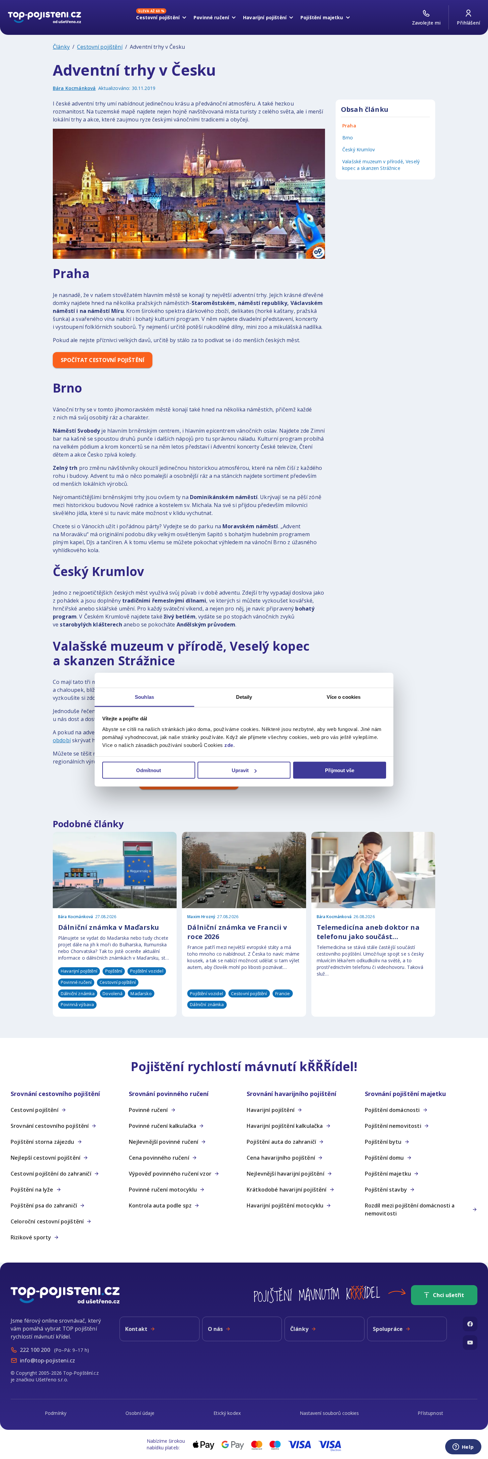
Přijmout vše (339, 770)
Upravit (240, 770)
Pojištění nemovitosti (393, 1126)
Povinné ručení (211, 17)
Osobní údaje (140, 1413)
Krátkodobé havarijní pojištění (287, 1189)
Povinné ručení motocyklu (163, 1189)
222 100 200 (35, 1349)
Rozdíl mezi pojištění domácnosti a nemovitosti (410, 1209)
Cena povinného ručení (159, 1157)
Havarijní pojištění (264, 17)
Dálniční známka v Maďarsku (108, 927)
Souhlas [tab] (144, 696)
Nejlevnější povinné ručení (164, 1141)
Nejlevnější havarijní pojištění (285, 1173)
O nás (215, 1329)
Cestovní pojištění (158, 16)
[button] (67, 1094)
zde (228, 745)
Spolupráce (388, 1329)
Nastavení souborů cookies (329, 1413)
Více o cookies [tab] (344, 696)
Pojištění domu (384, 1157)
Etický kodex (227, 1413)
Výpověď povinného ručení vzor (170, 1173)
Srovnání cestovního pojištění (50, 1126)
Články (61, 46)
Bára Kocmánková (74, 88)
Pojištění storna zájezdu (42, 1141)
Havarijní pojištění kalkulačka (285, 1126)
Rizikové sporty (31, 1237)
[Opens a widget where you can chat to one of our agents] (463, 1447)
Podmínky (55, 1413)
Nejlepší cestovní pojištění (45, 1157)
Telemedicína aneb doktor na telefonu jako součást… (368, 932)
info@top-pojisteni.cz (47, 1360)
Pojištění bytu (383, 1141)
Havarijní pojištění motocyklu (285, 1205)
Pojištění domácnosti (392, 1110)
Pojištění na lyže (32, 1189)
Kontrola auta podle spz (160, 1205)
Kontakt (136, 1329)
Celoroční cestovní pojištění (47, 1221)
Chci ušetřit (448, 1295)
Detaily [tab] (244, 696)
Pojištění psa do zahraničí (44, 1205)
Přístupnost (430, 1413)
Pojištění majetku (321, 17)
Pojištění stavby (386, 1189)
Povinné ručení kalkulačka (163, 1126)
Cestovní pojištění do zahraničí (51, 1173)
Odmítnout (148, 770)
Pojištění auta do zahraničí (281, 1141)
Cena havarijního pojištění (281, 1157)
